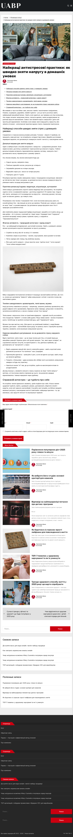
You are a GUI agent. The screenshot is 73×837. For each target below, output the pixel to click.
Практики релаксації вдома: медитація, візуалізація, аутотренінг (28, 95)
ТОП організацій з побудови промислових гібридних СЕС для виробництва (29, 665)
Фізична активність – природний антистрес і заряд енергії (26, 98)
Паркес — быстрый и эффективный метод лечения (18, 738)
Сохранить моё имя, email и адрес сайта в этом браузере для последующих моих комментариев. (37, 431)
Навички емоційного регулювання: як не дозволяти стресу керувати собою (32, 104)
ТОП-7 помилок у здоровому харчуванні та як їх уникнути (46, 557)
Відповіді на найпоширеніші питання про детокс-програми (50, 503)
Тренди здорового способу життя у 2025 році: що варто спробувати (49, 583)
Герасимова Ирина (12, 80)
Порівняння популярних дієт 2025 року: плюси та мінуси (48, 451)
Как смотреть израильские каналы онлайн (17, 650)
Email (28, 423)
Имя (5, 423)
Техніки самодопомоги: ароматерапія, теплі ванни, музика (26, 101)
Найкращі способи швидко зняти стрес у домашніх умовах (27, 88)
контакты (31, 833)
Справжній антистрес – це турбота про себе (21, 107)
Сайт (51, 423)
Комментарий (8, 409)
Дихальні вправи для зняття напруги (19, 92)
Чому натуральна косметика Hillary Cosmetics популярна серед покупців (28, 655)
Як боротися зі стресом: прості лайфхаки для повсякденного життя (49, 531)
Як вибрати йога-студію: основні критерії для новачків (48, 477)
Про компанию (6, 743)
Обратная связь (6, 733)
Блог (2, 728)
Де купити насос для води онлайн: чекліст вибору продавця (24, 646)
